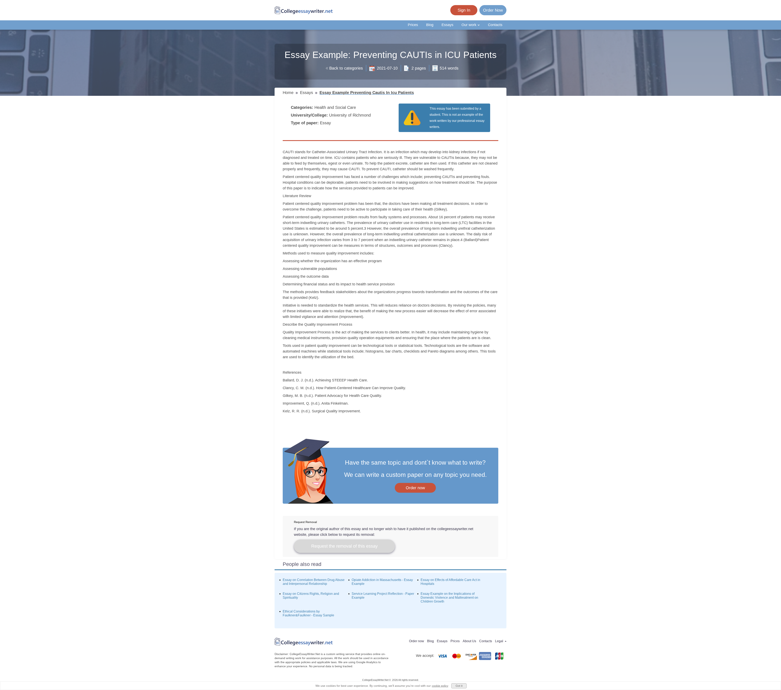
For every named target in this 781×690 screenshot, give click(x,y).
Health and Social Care (335, 107)
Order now (415, 488)
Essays (447, 25)
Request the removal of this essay (344, 546)
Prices (413, 25)
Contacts (495, 25)
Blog (429, 25)
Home (289, 92)
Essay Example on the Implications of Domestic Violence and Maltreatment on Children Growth (449, 597)
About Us (469, 641)
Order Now (493, 10)
